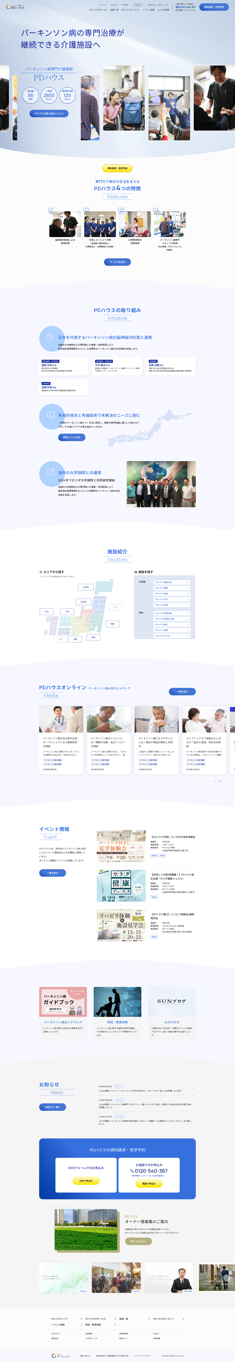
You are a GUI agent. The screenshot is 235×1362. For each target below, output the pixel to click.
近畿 (75, 639)
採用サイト (123, 1338)
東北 (116, 607)
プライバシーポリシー (143, 1356)
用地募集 (156, 1338)
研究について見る (72, 437)
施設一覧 (114, 10)
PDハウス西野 (161, 588)
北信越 (83, 602)
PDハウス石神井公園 (164, 619)
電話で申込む (149, 1183)
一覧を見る (182, 691)
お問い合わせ (85, 1356)
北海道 (86, 587)
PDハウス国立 (161, 624)
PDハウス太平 (161, 599)
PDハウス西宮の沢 (163, 582)
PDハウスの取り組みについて (49, 113)
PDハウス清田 (161, 593)
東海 (93, 637)
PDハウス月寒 (161, 605)
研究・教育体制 (93, 1325)
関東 (113, 624)
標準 (160, 5)
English (138, 5)
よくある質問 (163, 10)
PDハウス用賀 (161, 630)
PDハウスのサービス (98, 10)
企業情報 (88, 1333)
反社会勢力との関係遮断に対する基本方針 (112, 1356)
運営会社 (114, 5)
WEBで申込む (86, 1180)
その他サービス (91, 1338)
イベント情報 (148, 10)
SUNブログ (103, 5)
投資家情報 (123, 1333)
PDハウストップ (59, 1319)
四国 (60, 639)
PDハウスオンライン (130, 10)
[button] (208, 781)
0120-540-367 (188, 7)
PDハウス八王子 (162, 635)
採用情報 (124, 5)
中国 (67, 612)
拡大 (167, 5)
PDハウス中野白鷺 (163, 613)
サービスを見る (117, 261)
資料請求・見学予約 (214, 7)
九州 (47, 612)
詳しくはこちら (138, 1241)
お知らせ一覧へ (52, 1107)
